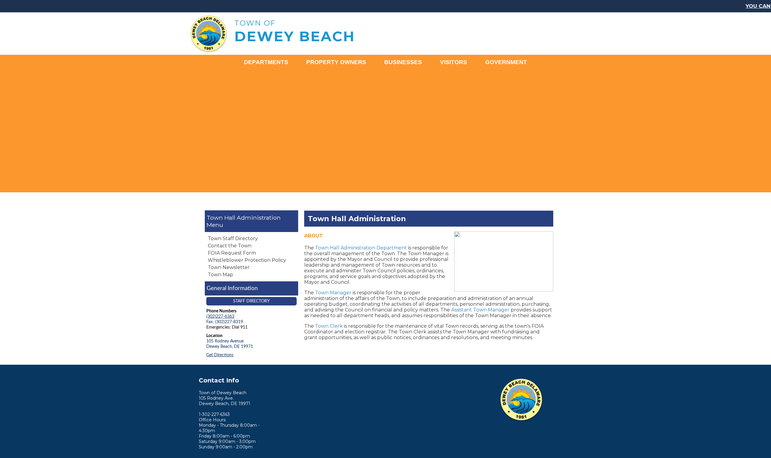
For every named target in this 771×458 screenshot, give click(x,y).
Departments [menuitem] (266, 62)
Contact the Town (229, 246)
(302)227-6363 (220, 316)
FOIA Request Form (232, 253)
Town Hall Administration (244, 217)
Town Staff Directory (233, 238)
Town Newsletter (229, 267)
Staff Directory (251, 301)
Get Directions (219, 355)
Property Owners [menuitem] (336, 62)
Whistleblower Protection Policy (247, 260)
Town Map (220, 274)
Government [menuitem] (506, 62)
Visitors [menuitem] (453, 62)
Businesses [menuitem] (403, 62)
